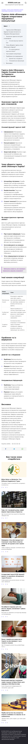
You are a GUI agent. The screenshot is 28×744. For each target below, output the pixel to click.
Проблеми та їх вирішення (14, 56)
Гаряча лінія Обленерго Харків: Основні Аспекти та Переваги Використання (12, 32)
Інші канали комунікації (13, 54)
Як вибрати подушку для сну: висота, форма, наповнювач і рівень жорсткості (13, 608)
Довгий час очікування (15, 58)
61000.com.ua (14, 3)
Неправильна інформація (16, 60)
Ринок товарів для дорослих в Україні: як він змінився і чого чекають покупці (11, 641)
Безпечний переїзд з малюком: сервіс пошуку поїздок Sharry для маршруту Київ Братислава (13, 682)
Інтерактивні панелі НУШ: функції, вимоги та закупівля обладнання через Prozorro (12, 576)
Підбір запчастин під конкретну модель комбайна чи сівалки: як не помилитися (13, 714)
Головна (3, 9)
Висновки (9, 63)
